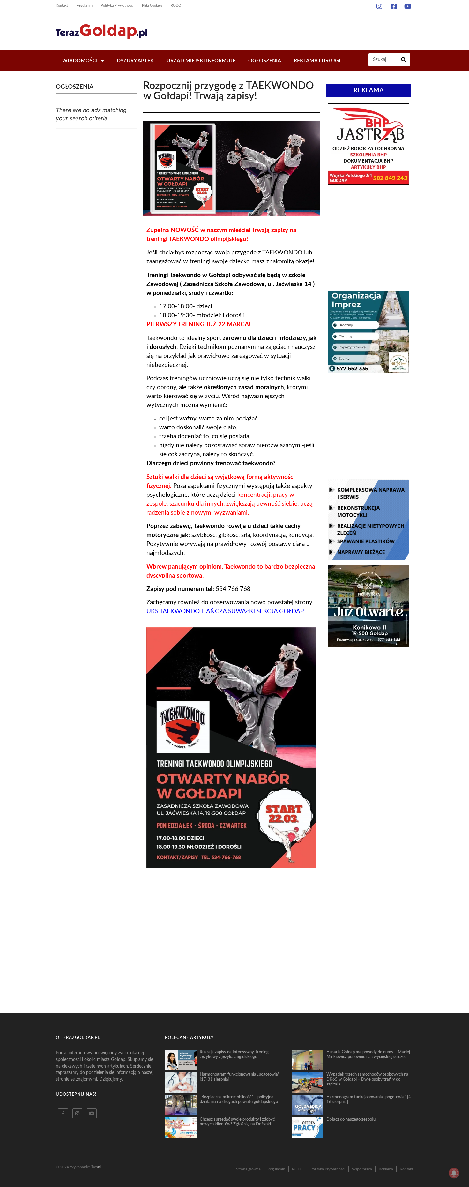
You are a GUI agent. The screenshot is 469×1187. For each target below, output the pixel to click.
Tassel (96, 1167)
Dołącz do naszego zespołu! (351, 1119)
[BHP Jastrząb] (368, 183)
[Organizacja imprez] (368, 370)
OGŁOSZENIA (264, 60)
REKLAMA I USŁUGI (317, 60)
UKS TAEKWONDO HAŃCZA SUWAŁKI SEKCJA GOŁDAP (224, 612)
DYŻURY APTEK (135, 60)
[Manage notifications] (454, 1173)
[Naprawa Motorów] (368, 558)
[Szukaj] (403, 59)
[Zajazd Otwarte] (368, 645)
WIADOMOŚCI (80, 60)
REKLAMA (369, 90)
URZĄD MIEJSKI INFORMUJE (201, 60)
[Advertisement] (298, 29)
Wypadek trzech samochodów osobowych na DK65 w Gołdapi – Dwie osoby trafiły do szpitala (367, 1079)
